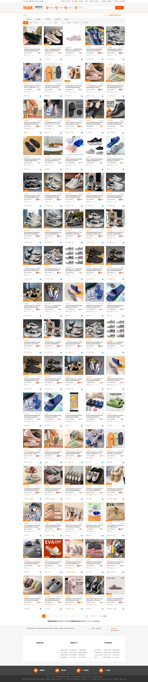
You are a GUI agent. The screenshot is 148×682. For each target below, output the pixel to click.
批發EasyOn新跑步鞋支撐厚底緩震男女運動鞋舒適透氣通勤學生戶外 (94, 160)
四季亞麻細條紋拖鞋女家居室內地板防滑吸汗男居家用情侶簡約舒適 (73, 489)
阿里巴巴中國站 (40, 679)
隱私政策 (83, 676)
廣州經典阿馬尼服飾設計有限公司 (111, 126)
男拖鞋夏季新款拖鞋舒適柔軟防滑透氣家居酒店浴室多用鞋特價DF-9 (94, 306)
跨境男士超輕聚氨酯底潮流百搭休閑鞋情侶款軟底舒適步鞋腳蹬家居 (94, 123)
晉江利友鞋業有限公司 (111, 529)
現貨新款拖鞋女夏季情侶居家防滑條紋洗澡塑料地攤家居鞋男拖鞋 (32, 160)
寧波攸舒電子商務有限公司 (91, 602)
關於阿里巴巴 (89, 676)
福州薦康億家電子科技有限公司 (119, 650)
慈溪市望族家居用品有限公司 (91, 492)
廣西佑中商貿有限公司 (108, 657)
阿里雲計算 (84, 679)
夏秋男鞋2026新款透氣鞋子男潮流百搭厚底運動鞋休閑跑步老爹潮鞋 (94, 270)
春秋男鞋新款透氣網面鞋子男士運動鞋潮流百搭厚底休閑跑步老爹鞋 (94, 196)
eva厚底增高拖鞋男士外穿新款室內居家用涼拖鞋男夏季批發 (115, 526)
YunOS (89, 679)
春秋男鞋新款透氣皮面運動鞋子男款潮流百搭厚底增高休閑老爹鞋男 (53, 270)
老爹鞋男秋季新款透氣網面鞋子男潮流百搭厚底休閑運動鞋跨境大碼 (53, 233)
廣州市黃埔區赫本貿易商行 (28, 53)
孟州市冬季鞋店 (73, 652)
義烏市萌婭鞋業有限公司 (111, 419)
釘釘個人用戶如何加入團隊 (109, 655)
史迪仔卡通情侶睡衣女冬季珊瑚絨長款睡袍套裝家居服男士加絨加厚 (32, 526)
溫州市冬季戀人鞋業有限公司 (76, 657)
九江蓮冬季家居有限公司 (84, 650)
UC (101, 679)
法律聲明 (73, 676)
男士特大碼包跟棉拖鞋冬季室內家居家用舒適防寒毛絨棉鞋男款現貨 (53, 599)
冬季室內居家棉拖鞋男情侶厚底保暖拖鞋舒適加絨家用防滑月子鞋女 (115, 86)
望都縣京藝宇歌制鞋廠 (49, 53)
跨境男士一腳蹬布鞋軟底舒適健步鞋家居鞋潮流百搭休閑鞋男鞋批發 (53, 50)
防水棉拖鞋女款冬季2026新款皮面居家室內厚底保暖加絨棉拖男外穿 (115, 489)
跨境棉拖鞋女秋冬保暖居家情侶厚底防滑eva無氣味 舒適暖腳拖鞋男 (94, 489)
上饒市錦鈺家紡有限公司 (70, 565)
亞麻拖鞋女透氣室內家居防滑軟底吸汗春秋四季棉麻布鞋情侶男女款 (53, 526)
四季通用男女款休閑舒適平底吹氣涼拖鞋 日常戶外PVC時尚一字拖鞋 (53, 123)
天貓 (56, 679)
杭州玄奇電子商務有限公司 (91, 565)
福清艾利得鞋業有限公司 (49, 89)
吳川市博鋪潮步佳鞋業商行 (91, 529)
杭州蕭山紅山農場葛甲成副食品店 (102, 655)
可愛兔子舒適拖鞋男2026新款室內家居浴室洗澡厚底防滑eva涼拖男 (73, 123)
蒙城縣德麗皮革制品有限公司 (119, 652)
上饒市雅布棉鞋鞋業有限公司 (111, 89)
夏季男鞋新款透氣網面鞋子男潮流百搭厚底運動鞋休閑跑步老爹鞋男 (53, 196)
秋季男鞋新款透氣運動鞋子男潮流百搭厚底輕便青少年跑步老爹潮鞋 (94, 233)
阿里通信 (94, 679)
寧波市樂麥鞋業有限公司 (111, 602)
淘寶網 (52, 679)
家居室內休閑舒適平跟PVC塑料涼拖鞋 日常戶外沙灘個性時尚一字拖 (32, 86)
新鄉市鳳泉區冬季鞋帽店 (84, 655)
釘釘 (111, 679)
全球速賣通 (47, 679)
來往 (108, 679)
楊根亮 (96, 657)
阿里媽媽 (76, 679)
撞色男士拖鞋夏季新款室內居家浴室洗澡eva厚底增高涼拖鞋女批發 (53, 563)
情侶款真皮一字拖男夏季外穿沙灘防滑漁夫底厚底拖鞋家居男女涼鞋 (53, 160)
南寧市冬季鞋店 (64, 652)
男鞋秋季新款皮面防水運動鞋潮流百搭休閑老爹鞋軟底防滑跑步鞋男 (94, 50)
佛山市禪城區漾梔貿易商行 (28, 162)
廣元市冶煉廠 (97, 650)
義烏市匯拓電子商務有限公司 (28, 602)
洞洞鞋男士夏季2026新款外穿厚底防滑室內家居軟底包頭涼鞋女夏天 (73, 526)
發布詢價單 (113, 628)
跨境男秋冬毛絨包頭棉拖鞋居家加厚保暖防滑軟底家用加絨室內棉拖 (32, 123)
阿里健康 (115, 679)
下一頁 (86, 616)
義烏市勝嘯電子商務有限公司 (70, 602)
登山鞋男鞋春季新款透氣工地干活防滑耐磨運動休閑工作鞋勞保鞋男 (73, 233)
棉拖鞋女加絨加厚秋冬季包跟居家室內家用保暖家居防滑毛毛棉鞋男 (32, 599)
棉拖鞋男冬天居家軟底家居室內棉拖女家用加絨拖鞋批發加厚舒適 (53, 489)
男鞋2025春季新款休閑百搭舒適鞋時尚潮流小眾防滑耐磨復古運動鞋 (115, 270)
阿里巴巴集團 (24, 679)
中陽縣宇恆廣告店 (107, 652)
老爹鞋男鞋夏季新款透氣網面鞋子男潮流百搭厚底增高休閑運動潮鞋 (115, 196)
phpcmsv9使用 (115, 657)
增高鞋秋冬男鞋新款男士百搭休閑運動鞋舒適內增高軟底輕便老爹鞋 (32, 306)
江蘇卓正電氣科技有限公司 (109, 650)
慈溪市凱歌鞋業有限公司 (49, 602)
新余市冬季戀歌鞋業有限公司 (85, 657)
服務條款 (78, 676)
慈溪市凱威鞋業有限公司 (70, 492)
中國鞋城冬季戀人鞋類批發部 (67, 650)
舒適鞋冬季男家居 (100, 628)
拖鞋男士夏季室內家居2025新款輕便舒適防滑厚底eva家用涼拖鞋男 (94, 599)
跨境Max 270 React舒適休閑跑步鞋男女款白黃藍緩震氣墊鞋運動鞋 (53, 306)
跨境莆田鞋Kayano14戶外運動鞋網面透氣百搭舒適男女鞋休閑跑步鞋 (73, 270)
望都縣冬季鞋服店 (82, 652)
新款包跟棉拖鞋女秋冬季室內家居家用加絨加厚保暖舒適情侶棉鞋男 (73, 86)
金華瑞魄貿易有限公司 (70, 89)
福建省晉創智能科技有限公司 (49, 565)
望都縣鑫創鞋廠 (89, 126)
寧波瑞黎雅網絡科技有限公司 (28, 565)
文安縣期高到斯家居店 (70, 53)
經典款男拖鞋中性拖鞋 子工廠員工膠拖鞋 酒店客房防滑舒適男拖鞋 (94, 526)
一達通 (120, 679)
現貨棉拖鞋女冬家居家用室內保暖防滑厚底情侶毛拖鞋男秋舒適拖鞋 (32, 50)
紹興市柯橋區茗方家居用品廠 (91, 53)
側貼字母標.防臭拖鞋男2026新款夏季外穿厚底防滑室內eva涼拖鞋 (115, 416)
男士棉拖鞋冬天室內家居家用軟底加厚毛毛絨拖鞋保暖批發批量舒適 (32, 563)
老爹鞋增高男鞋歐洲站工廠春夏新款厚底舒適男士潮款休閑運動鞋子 (115, 233)
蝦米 (80, 679)
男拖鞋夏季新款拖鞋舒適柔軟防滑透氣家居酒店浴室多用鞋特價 (73, 160)
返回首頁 (89, 621)
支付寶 (104, 679)
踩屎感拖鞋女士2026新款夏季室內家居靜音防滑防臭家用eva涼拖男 (73, 599)
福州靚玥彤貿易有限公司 (111, 565)
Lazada (124, 679)
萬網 (99, 679)
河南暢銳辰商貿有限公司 (100, 652)
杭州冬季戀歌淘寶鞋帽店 (75, 655)
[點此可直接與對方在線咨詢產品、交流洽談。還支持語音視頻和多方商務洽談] (40, 59)
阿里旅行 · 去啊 (69, 679)
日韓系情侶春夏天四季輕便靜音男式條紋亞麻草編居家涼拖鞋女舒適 (32, 489)
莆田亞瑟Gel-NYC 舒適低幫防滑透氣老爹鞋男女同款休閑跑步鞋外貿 (73, 50)
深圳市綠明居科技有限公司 (118, 655)
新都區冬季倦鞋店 (64, 655)
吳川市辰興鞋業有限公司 (28, 89)
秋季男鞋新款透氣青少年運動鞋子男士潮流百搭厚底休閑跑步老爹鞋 (115, 50)
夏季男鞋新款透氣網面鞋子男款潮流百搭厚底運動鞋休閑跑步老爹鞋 (32, 196)
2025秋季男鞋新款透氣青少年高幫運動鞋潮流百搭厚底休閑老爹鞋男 (32, 270)
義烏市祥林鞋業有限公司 (111, 492)
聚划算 (60, 679)
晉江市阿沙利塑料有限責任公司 (91, 89)
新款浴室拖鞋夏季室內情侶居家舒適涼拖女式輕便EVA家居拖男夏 (115, 563)
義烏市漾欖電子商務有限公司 (28, 529)
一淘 (64, 679)
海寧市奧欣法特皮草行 (28, 492)
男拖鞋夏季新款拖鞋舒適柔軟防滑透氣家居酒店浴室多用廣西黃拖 (73, 416)
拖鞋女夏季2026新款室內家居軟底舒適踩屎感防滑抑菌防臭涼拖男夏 (115, 599)
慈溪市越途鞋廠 (27, 126)
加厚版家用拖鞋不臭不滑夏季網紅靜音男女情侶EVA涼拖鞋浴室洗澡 (53, 86)
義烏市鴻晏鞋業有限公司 (49, 492)
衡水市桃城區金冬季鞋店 (66, 657)
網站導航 (100, 676)
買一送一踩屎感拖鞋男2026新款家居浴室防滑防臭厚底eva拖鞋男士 (94, 86)
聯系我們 (95, 676)
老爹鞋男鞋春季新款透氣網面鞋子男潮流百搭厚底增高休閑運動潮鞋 (32, 233)
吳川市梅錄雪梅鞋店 (70, 162)
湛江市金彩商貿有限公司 (70, 529)
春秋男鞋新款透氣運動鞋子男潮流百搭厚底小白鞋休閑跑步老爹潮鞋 (73, 196)
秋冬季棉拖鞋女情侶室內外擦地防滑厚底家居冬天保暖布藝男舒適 (73, 563)
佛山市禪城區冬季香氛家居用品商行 (77, 650)
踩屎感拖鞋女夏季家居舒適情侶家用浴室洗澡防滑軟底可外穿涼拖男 (94, 563)
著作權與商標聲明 (65, 676)
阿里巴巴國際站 (32, 679)
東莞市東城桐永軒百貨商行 (49, 162)
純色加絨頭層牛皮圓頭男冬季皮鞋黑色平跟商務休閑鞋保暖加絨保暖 (115, 123)
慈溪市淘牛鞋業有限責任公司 (49, 529)
